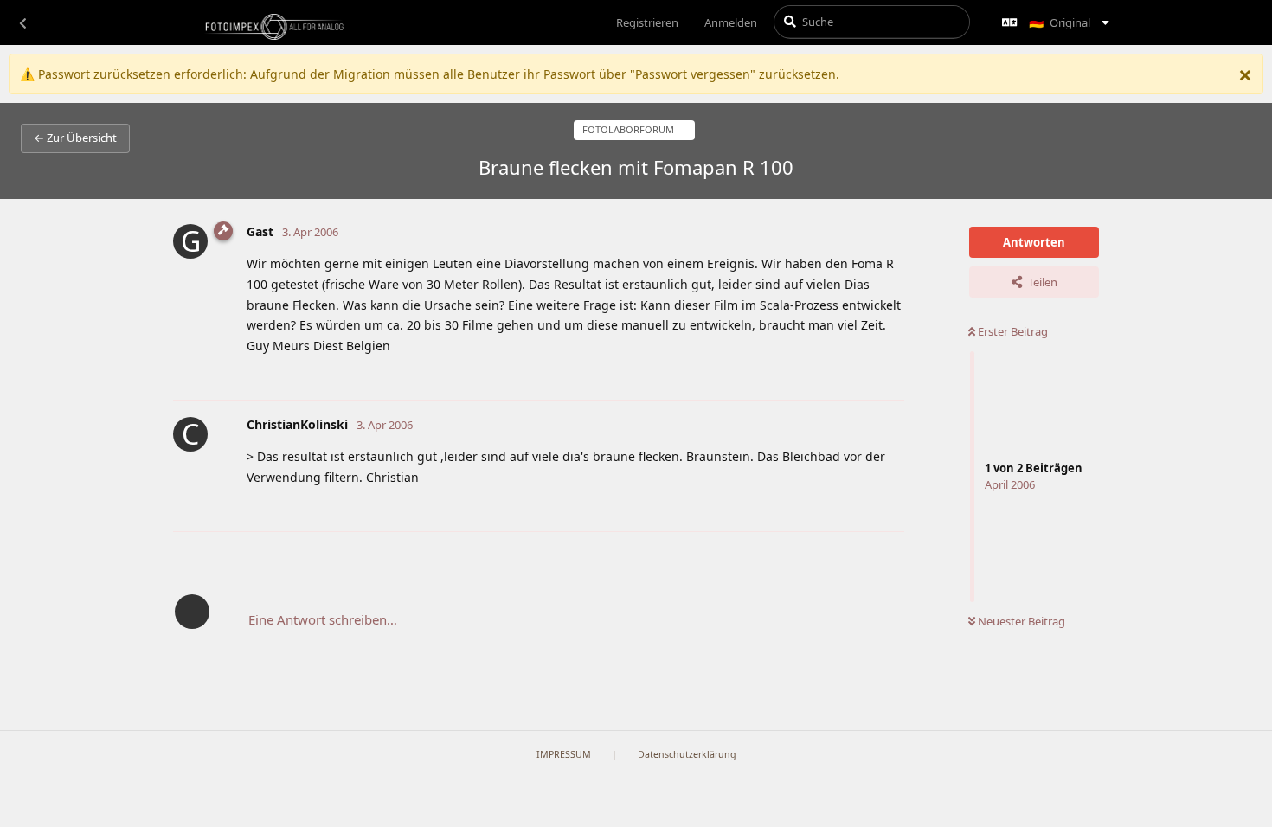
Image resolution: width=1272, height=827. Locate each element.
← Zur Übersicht (75, 137)
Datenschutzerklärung (687, 754)
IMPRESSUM (563, 754)
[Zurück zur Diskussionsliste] (22, 22)
